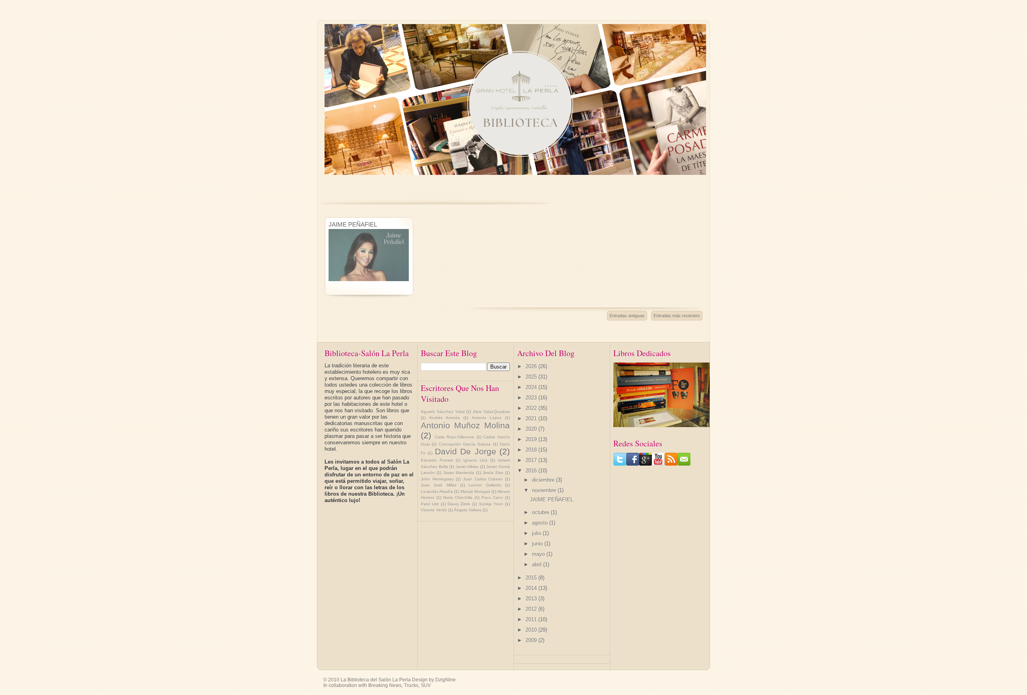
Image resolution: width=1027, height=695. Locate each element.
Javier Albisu (467, 466)
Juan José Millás (439, 485)
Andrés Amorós (444, 417)
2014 (532, 588)
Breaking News (385, 685)
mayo (539, 554)
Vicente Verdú (434, 510)
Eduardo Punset (437, 460)
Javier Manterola (458, 472)
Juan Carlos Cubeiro (483, 479)
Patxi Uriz (430, 504)
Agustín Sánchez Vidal (443, 411)
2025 (532, 377)
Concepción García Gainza (465, 444)
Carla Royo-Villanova (455, 437)
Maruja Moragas (475, 491)
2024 (532, 387)
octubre (541, 512)
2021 (532, 418)
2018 (532, 450)
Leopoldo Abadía (437, 491)
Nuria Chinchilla (458, 497)
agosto (540, 523)
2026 (532, 366)
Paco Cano (492, 497)
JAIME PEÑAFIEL (353, 224)
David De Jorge (465, 451)
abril (537, 564)
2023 (532, 398)
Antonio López (486, 417)
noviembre (545, 490)
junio (538, 544)
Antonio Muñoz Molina (465, 425)
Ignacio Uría (475, 460)
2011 (532, 619)
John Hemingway (437, 479)
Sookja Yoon (491, 504)
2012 (532, 609)
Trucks (411, 685)
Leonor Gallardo (485, 485)
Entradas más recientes (677, 315)
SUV (426, 685)
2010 (532, 630)
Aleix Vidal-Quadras (491, 411)
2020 (532, 429)
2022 (532, 408)
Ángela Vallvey (467, 510)
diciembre (544, 480)
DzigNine (445, 680)
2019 (532, 439)
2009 (532, 640)
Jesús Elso (493, 472)
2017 (532, 460)
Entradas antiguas (627, 315)
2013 (532, 599)
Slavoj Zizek (458, 504)
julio (537, 533)
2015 (532, 578)
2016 (532, 471)
